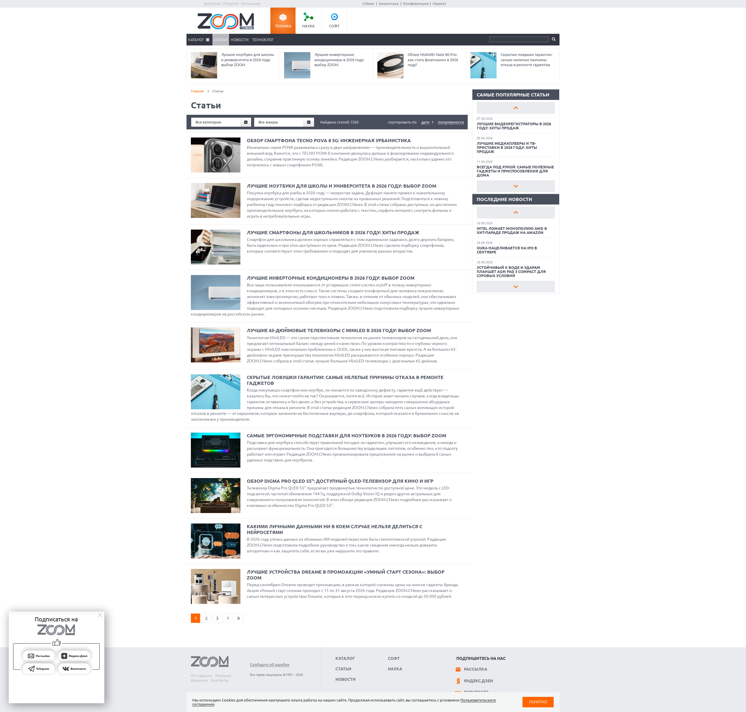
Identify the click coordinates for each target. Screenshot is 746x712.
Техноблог (263, 40)
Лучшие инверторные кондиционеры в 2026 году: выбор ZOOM (339, 59)
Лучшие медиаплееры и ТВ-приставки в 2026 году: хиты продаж (507, 147)
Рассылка (475, 669)
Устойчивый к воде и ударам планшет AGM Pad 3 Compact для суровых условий (511, 271)
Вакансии (199, 680)
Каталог (196, 40)
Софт (334, 26)
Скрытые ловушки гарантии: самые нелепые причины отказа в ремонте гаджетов (526, 59)
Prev (516, 108)
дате (425, 122)
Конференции (416, 3)
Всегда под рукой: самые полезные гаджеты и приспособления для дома (515, 171)
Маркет (439, 3)
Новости (240, 40)
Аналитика (389, 3)
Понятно (538, 702)
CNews (368, 3)
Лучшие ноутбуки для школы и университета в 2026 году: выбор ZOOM (247, 59)
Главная (197, 91)
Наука (308, 26)
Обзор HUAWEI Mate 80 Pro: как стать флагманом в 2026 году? (433, 59)
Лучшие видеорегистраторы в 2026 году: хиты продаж (514, 126)
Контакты (219, 680)
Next (516, 186)
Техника (283, 26)
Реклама (223, 676)
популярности (451, 122)
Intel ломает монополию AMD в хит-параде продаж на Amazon (512, 230)
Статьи (220, 40)
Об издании (201, 676)
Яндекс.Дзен (478, 680)
